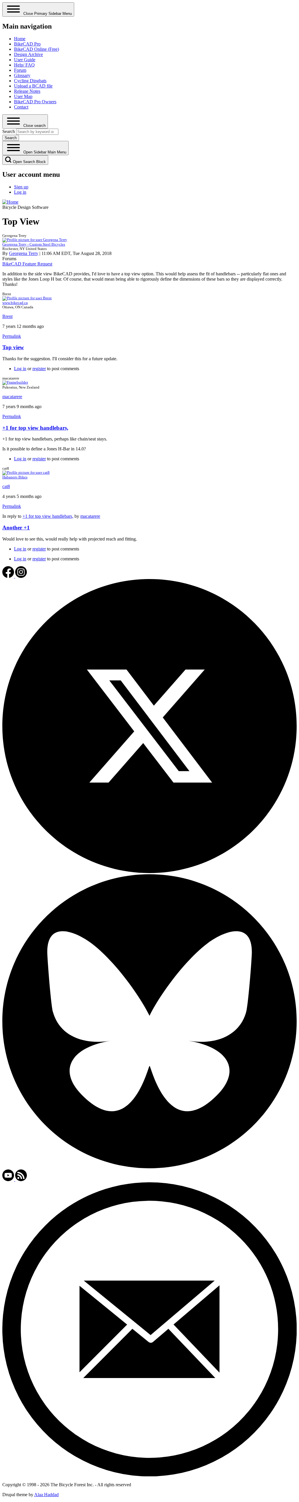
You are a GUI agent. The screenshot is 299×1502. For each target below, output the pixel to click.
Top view (13, 347)
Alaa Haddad (46, 1494)
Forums (9, 258)
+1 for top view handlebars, (35, 428)
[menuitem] (19, 38)
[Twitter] (149, 871)
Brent (7, 316)
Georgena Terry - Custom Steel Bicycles (33, 244)
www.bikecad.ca (15, 302)
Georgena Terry (23, 253)
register (39, 368)
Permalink (11, 336)
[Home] (10, 202)
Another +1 (16, 527)
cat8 (6, 486)
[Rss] (21, 1179)
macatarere (12, 396)
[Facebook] (8, 576)
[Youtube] (8, 1179)
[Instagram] (21, 576)
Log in (20, 368)
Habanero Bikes (14, 477)
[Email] (149, 1474)
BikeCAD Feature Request (27, 263)
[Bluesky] (149, 1166)
